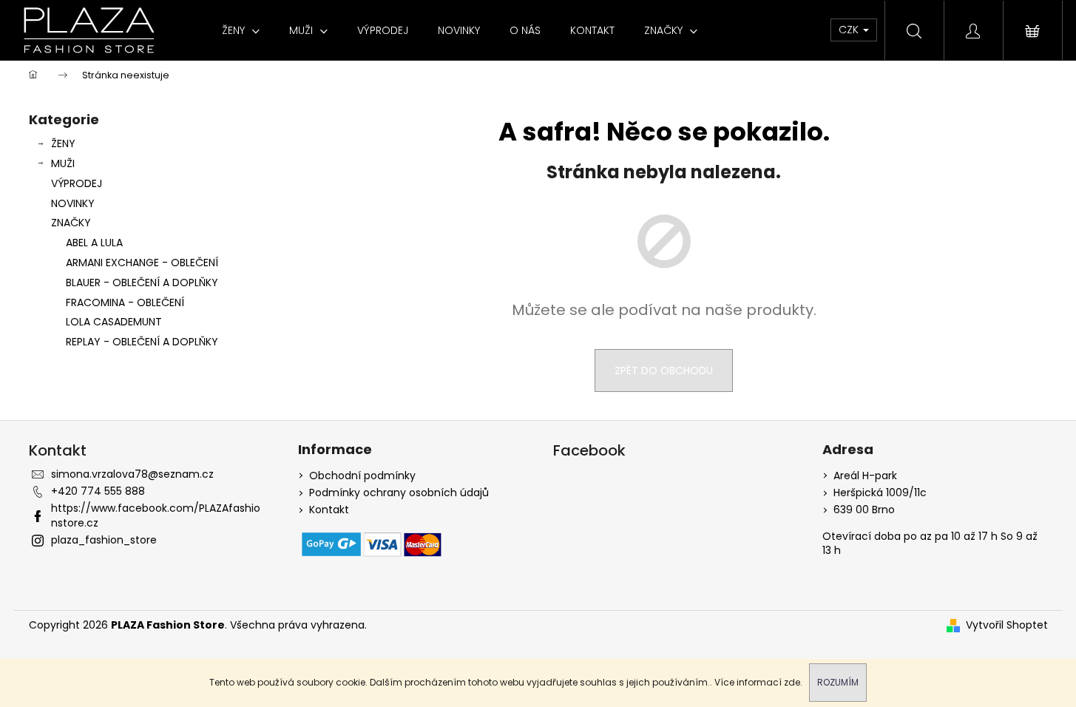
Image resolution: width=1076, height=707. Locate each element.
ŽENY (63, 143)
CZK (850, 29)
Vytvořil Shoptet (1007, 625)
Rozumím (838, 682)
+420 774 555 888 (98, 491)
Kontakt (329, 510)
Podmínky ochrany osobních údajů (399, 493)
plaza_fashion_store (104, 539)
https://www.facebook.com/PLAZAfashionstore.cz (155, 515)
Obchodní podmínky (362, 476)
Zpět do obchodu (664, 370)
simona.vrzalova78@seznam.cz (132, 474)
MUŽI (63, 163)
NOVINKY (73, 203)
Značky (71, 222)
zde (792, 682)
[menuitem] (240, 30)
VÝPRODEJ (76, 183)
